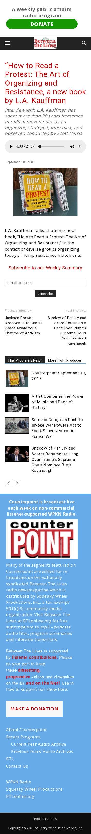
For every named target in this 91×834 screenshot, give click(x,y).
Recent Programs (23, 737)
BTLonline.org (20, 796)
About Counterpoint (26, 729)
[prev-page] (8, 483)
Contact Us (17, 766)
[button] (8, 43)
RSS (54, 819)
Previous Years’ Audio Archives (42, 751)
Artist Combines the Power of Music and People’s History (58, 402)
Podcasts (41, 819)
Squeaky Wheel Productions (34, 789)
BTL (10, 758)
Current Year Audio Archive (38, 744)
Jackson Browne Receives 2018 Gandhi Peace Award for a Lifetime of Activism (23, 325)
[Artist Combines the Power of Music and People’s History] (17, 403)
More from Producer (65, 360)
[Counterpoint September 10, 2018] (17, 378)
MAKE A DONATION (34, 708)
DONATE (42, 23)
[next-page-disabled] (17, 483)
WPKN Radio (18, 781)
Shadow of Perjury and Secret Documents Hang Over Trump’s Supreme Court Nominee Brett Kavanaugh (67, 331)
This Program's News (25, 360)
